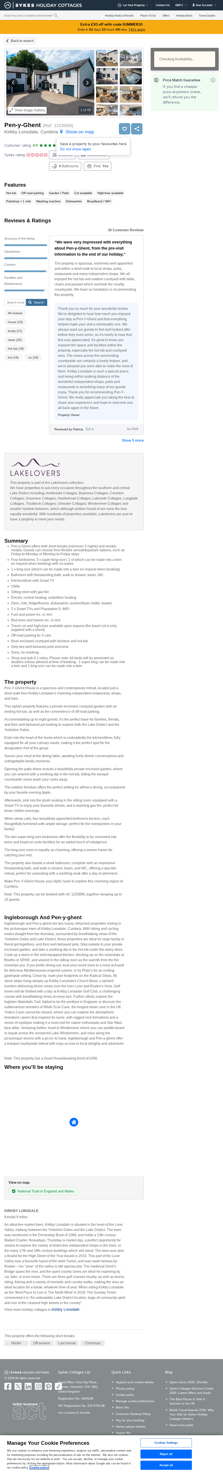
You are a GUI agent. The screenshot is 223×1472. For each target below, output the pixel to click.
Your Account (204, 5)
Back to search (22, 41)
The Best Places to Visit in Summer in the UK (187, 1401)
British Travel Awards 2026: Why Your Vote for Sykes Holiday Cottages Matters (191, 1414)
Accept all (166, 1465)
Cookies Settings (166, 1442)
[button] (13, 82)
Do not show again (75, 149)
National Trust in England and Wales (46, 1191)
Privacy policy (125, 1388)
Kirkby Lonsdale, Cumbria (49, 131)
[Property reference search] (56, 15)
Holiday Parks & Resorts (119, 15)
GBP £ (179, 5)
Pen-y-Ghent (22, 125)
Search (39, 302)
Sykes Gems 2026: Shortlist (188, 1382)
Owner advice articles (130, 1426)
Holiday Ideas (184, 15)
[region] (111, 1453)
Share (136, 128)
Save (124, 128)
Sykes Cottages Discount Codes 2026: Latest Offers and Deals (191, 1391)
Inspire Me (123, 1433)
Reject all (166, 1454)
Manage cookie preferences (135, 1401)
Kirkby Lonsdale (65, 1309)
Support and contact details (135, 1382)
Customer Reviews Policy (133, 1414)
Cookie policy (125, 1395)
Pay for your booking (130, 1420)
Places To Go (148, 15)
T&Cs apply (136, 29)
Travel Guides (207, 15)
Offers (165, 15)
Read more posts (181, 1425)
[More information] (213, 80)
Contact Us (163, 5)
